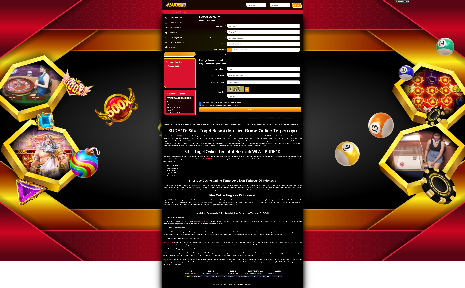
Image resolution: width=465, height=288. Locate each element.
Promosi (173, 47)
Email (223, 43)
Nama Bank (220, 69)
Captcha (221, 92)
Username (221, 26)
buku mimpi (242, 276)
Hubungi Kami (175, 37)
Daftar (250, 109)
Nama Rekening (218, 75)
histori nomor (227, 276)
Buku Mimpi (175, 27)
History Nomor (176, 22)
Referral (173, 32)
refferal (266, 276)
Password (221, 32)
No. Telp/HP (220, 49)
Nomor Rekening (218, 82)
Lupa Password (176, 42)
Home (188, 276)
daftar (277, 276)
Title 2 (170, 104)
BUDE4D (189, 271)
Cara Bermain (175, 17)
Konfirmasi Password (216, 38)
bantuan (254, 276)
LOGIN (296, 5)
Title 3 (170, 109)
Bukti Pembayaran (255, 271)
